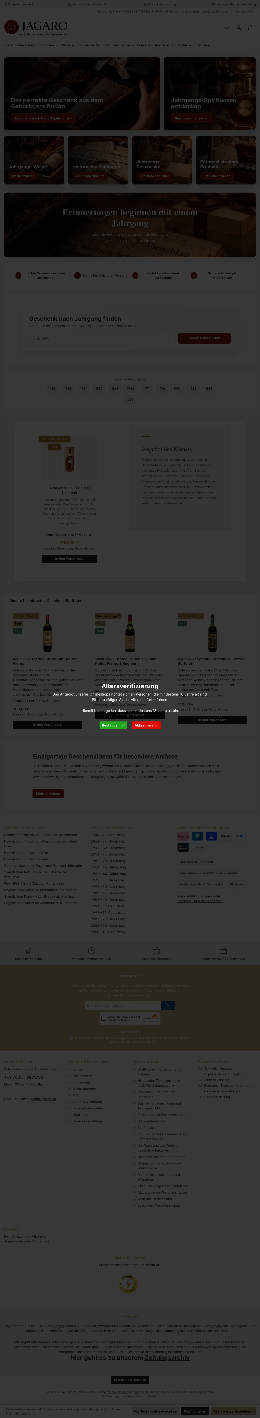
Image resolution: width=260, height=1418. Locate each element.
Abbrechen (144, 725)
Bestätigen (110, 725)
